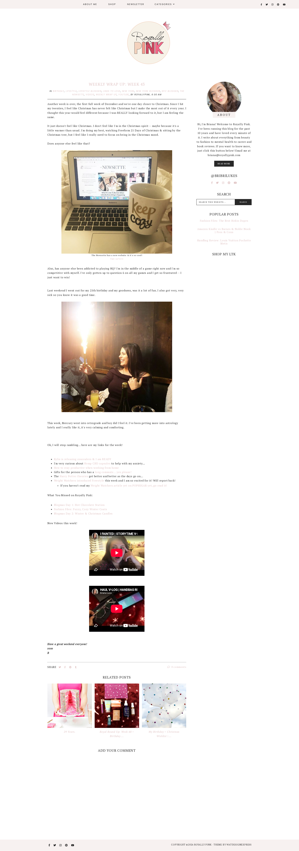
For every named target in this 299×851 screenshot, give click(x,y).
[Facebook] (261, 4)
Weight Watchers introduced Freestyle (79, 480)
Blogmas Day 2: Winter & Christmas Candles (83, 513)
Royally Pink (203, 844)
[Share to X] (60, 667)
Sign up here (117, 258)
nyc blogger (170, 91)
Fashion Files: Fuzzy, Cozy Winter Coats (80, 509)
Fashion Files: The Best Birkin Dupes (224, 220)
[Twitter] (267, 4)
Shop (112, 4)
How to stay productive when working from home (86, 467)
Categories (163, 4)
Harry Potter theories (74, 476)
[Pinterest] (278, 4)
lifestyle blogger (90, 91)
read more (224, 163)
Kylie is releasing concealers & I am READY (82, 459)
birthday (58, 91)
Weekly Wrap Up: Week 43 (117, 84)
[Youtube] (284, 4)
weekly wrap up (106, 94)
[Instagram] (272, 4)
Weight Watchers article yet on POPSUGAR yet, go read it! (129, 485)
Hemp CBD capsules (97, 463)
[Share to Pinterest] (70, 667)
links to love (111, 91)
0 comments (178, 667)
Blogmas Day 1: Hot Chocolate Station (79, 505)
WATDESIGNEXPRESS (239, 844)
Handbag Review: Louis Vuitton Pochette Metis (224, 242)
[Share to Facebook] (65, 667)
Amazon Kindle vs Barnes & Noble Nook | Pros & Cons (224, 230)
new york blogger (148, 91)
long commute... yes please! (113, 472)
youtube (123, 94)
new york (128, 91)
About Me (90, 4)
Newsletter (135, 4)
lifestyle (71, 91)
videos (90, 94)
